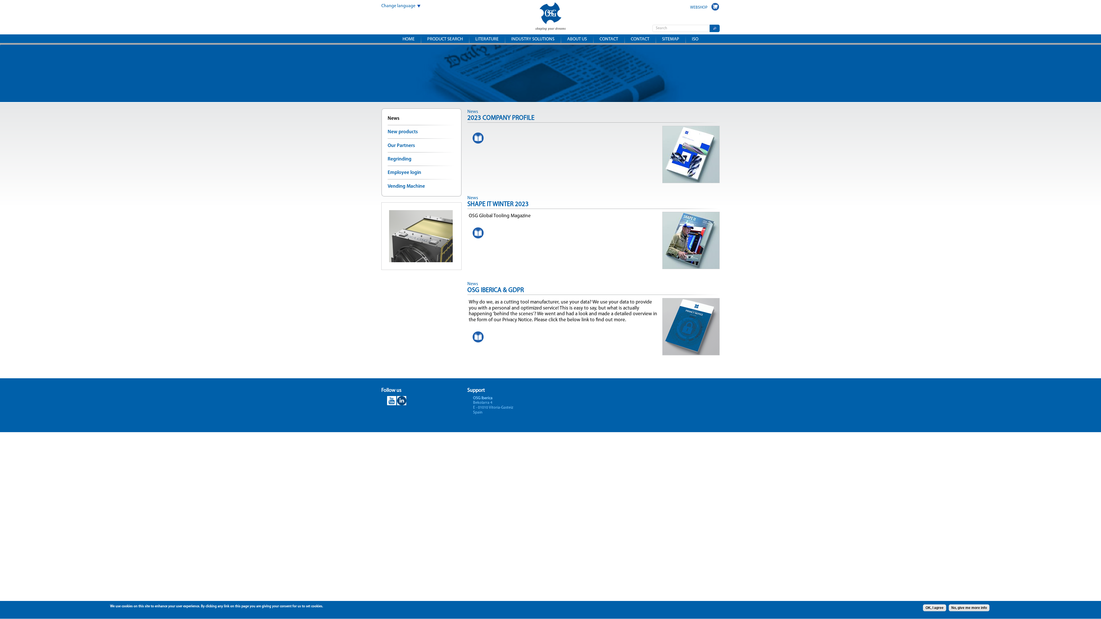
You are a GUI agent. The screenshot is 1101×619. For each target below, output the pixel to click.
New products (403, 132)
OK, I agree (935, 608)
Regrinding (399, 159)
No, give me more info (969, 608)
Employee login (404, 172)
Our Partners (401, 145)
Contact (609, 39)
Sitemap (670, 39)
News (393, 118)
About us (577, 39)
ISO (695, 39)
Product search (445, 39)
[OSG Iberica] (550, 26)
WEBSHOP (698, 7)
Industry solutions (533, 39)
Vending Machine (406, 186)
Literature (487, 39)
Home (409, 39)
